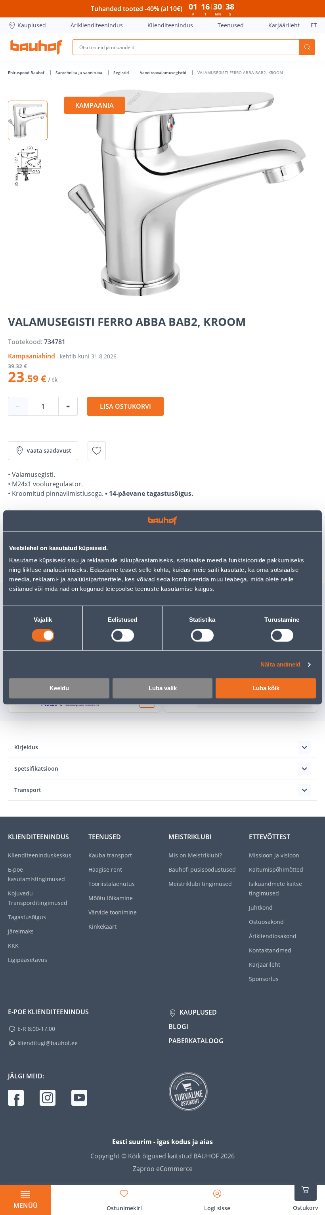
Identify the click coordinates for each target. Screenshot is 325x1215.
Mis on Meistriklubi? (195, 855)
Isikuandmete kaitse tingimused (275, 888)
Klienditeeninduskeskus (39, 855)
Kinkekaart (102, 926)
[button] (28, 120)
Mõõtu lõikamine (110, 898)
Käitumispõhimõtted (276, 869)
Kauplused (31, 25)
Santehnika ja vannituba (79, 72)
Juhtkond (261, 907)
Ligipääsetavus (27, 960)
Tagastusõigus (27, 917)
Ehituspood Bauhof (27, 72)
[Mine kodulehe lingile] (36, 47)
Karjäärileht (284, 25)
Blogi (178, 1026)
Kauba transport (110, 855)
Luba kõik (265, 688)
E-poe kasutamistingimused (36, 874)
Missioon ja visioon (274, 855)
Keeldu (59, 688)
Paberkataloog (196, 1040)
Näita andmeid (280, 664)
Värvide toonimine (112, 912)
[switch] (122, 635)
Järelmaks (21, 931)
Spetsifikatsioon (36, 768)
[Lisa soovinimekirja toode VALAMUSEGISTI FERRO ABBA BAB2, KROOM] (97, 450)
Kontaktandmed (270, 950)
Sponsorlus (264, 979)
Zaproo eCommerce (163, 1168)
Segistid (121, 72)
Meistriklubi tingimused (200, 883)
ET (314, 25)
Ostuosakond (266, 922)
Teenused (231, 25)
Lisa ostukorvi (125, 406)
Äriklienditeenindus (97, 25)
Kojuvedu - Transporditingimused (37, 897)
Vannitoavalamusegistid (163, 72)
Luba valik (163, 688)
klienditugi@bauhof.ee (47, 1043)
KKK (13, 945)
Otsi (307, 47)
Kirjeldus (26, 747)
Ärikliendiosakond (272, 936)
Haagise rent (105, 869)
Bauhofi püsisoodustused (202, 869)
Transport (27, 790)
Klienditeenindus (170, 25)
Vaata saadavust (49, 450)
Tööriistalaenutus (111, 883)
